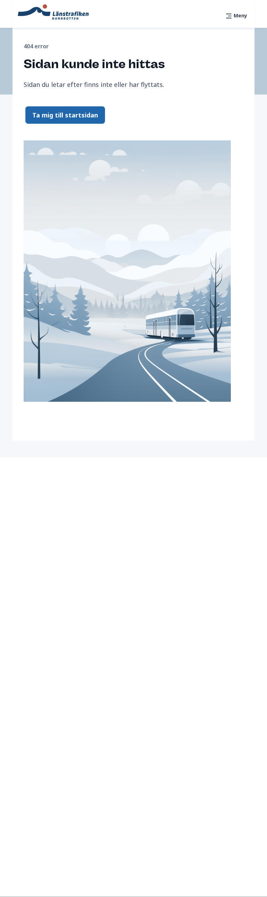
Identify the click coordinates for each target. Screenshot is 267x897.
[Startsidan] (53, 11)
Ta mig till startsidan (65, 115)
